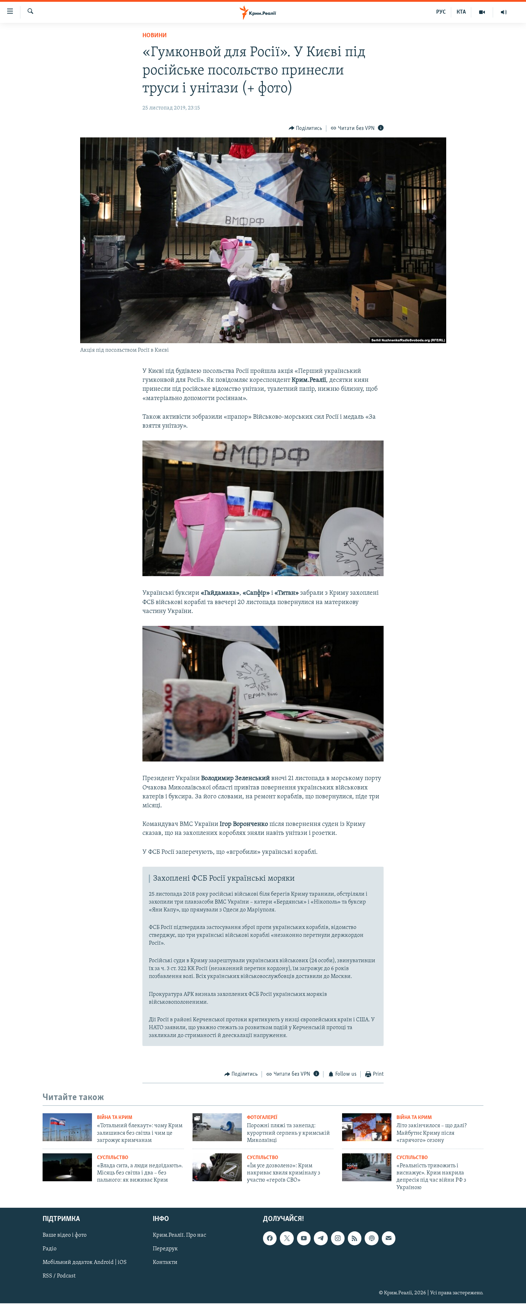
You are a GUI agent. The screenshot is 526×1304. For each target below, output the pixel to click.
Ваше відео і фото (65, 1236)
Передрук (165, 1249)
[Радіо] (504, 12)
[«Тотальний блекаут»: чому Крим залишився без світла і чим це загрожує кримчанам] (67, 1127)
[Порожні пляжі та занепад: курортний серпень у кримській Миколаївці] (217, 1127)
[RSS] (354, 1238)
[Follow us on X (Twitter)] (286, 1238)
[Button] (305, 128)
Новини (154, 36)
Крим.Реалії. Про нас (179, 1236)
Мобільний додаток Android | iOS (85, 1263)
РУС (441, 12)
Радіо (50, 1249)
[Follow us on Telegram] (320, 1238)
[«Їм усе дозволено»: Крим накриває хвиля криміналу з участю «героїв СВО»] (217, 1167)
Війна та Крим (114, 1117)
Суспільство (112, 1158)
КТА (461, 12)
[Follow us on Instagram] (338, 1238)
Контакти (165, 1263)
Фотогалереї (262, 1117)
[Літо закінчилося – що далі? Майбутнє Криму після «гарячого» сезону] (366, 1127)
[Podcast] (371, 1238)
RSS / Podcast (59, 1276)
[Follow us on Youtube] (304, 1238)
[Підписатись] (388, 1238)
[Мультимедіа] (482, 12)
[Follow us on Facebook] (270, 1238)
